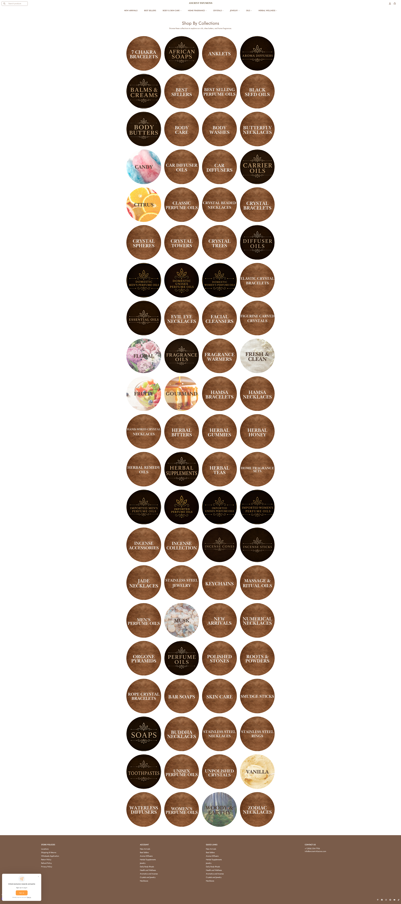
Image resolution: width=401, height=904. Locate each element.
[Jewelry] (181, 582)
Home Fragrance (196, 10)
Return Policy (46, 859)
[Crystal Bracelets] (257, 204)
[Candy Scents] (143, 166)
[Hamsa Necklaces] (257, 393)
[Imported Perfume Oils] (181, 507)
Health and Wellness (148, 870)
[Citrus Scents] (143, 204)
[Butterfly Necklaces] (257, 129)
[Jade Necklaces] (143, 582)
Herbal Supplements (148, 859)
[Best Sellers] (181, 91)
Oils (248, 10)
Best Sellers (150, 10)
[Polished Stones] (219, 658)
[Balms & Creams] (143, 91)
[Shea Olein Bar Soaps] (181, 696)
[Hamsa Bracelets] (219, 393)
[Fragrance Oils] (181, 356)
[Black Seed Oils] (257, 91)
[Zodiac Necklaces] (257, 809)
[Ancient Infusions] (200, 3)
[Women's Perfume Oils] (181, 809)
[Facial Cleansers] (219, 318)
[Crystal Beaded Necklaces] (219, 204)
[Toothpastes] (143, 771)
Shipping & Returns (48, 852)
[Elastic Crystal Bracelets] (257, 280)
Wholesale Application (50, 856)
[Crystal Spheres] (143, 242)
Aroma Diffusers (146, 856)
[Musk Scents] (181, 620)
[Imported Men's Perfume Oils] (143, 507)
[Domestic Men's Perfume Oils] (143, 280)
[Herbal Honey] (257, 431)
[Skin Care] (219, 696)
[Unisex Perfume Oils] (181, 771)
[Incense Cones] (219, 545)
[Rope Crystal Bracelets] (143, 696)
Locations (45, 849)
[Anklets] (219, 53)
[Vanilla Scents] (257, 771)
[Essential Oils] (143, 318)
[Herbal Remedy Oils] (143, 469)
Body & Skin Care (171, 10)
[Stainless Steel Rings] (257, 733)
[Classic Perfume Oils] (181, 204)
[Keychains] (219, 582)
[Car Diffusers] (219, 166)
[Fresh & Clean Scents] (257, 356)
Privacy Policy (46, 866)
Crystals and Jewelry (147, 877)
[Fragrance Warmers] (219, 356)
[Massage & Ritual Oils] (257, 582)
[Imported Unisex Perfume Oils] (219, 507)
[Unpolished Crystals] (219, 771)
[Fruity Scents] (143, 393)
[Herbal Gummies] (219, 431)
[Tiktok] (398, 900)
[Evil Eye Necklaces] (181, 318)
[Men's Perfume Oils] (143, 620)
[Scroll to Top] (397, 892)
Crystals (217, 10)
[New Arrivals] (219, 620)
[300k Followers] (382, 900)
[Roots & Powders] (257, 658)
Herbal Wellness (266, 10)
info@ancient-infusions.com (315, 851)
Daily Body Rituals (147, 866)
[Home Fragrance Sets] (257, 469)
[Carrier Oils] (257, 166)
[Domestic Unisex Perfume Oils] (181, 280)
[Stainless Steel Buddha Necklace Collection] (181, 733)
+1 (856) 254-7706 (312, 848)
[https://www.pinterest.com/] (378, 900)
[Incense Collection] (181, 545)
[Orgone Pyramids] (143, 658)
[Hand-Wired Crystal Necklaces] (143, 431)
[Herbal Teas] (219, 469)
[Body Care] (181, 129)
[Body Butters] (143, 129)
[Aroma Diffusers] (257, 53)
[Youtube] (394, 900)
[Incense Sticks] (257, 545)
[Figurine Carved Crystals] (257, 318)
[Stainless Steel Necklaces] (219, 733)
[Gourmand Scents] (181, 393)
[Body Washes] (219, 129)
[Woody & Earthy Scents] (219, 809)
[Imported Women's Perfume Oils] (257, 507)
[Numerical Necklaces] (257, 620)
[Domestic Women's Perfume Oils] (219, 280)
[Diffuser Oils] (257, 242)
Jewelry (234, 10)
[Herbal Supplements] (181, 469)
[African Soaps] (181, 53)
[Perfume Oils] (181, 658)
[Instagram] (386, 900)
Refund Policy (46, 863)
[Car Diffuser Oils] (181, 166)
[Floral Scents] (143, 356)
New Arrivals (130, 10)
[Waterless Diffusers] (143, 809)
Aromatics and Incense (149, 873)
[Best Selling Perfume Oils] (219, 91)
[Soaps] (143, 733)
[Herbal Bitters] (181, 431)
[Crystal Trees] (219, 242)
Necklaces (144, 880)
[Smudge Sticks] (257, 696)
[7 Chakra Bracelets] (143, 53)
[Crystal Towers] (181, 242)
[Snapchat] (390, 900)
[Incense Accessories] (143, 545)
